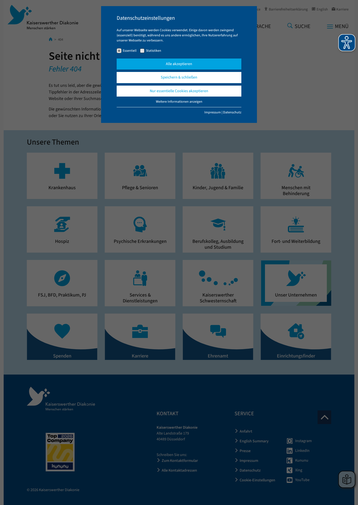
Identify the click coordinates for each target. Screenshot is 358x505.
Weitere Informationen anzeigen (179, 101)
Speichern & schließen (179, 77)
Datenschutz (232, 112)
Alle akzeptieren (179, 64)
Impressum (212, 112)
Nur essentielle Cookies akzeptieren (179, 91)
